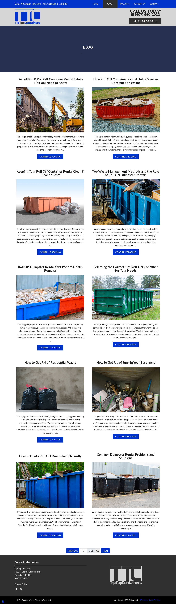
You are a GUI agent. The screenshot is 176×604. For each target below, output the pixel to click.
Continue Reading (50, 156)
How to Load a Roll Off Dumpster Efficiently (50, 456)
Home (95, 4)
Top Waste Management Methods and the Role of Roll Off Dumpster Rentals (125, 173)
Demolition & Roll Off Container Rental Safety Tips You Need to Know (50, 81)
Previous (73, 551)
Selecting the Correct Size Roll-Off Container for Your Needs (126, 268)
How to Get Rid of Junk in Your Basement (126, 362)
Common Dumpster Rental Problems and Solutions (125, 456)
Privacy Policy (21, 584)
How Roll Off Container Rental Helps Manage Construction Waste (125, 81)
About (110, 4)
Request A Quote (145, 20)
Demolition (139, 4)
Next (105, 551)
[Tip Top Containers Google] (21, 589)
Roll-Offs (124, 4)
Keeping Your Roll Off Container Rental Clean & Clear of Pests (50, 173)
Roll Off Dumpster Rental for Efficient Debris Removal (50, 268)
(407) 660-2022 (147, 14)
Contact (154, 4)
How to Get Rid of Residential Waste (50, 362)
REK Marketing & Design (150, 600)
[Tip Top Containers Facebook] (17, 589)
